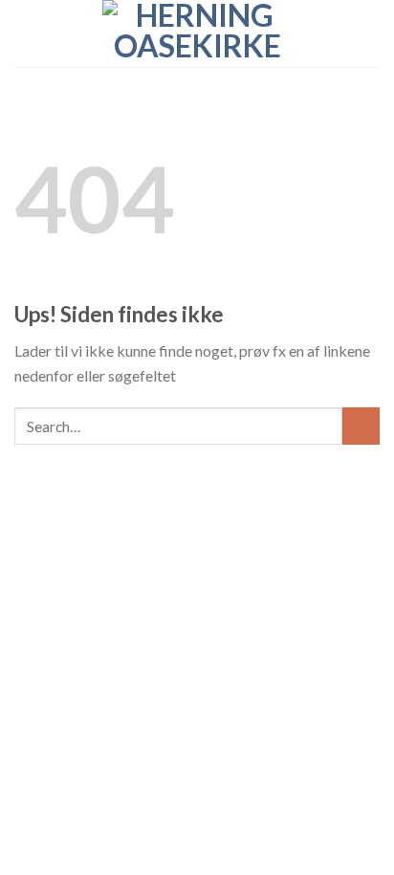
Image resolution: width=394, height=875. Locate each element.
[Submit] (361, 426)
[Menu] (25, 33)
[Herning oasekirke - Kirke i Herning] (197, 33)
